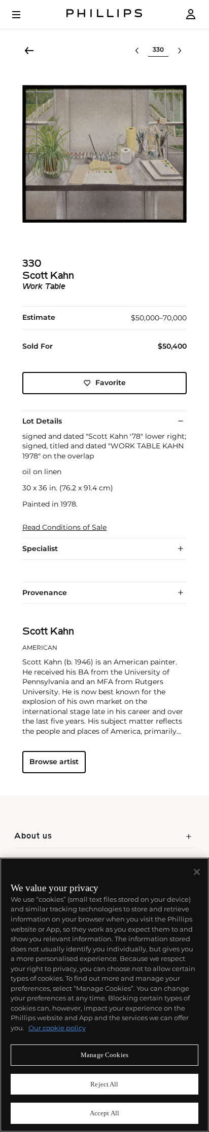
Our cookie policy (57, 1028)
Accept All (104, 1113)
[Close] (197, 872)
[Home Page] (104, 14)
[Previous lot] (137, 51)
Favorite (110, 382)
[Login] (191, 14)
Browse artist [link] (54, 761)
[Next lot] (179, 51)
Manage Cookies (104, 1055)
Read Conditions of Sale (64, 527)
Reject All (104, 1084)
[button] (104, 154)
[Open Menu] (23, 15)
